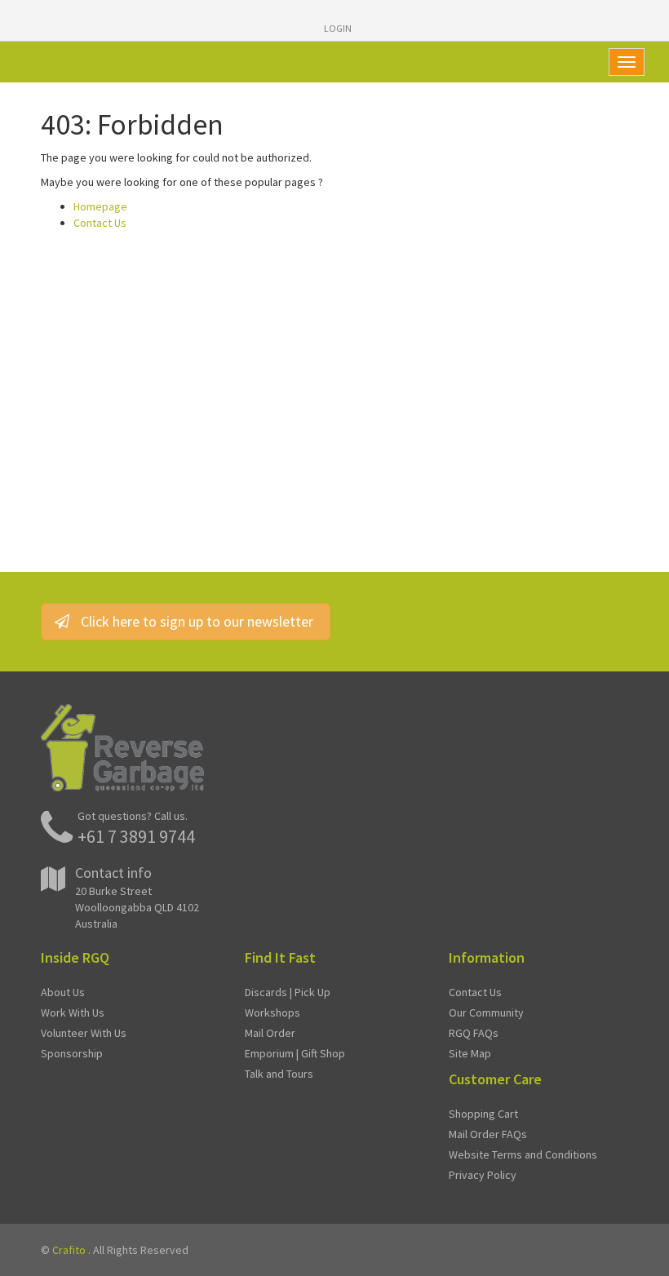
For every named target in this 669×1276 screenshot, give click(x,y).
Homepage (100, 206)
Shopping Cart (483, 1113)
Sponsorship (72, 1053)
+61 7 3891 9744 (136, 836)
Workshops (272, 1012)
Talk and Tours (279, 1073)
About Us (63, 992)
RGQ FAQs (473, 1033)
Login (338, 28)
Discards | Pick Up (287, 992)
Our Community (486, 1012)
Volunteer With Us (83, 1033)
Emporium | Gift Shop (295, 1053)
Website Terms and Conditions (523, 1154)
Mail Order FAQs (488, 1134)
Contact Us (99, 222)
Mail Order (270, 1033)
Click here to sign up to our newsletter (197, 621)
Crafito (69, 1250)
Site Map (470, 1053)
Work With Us (72, 1012)
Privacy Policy (482, 1174)
